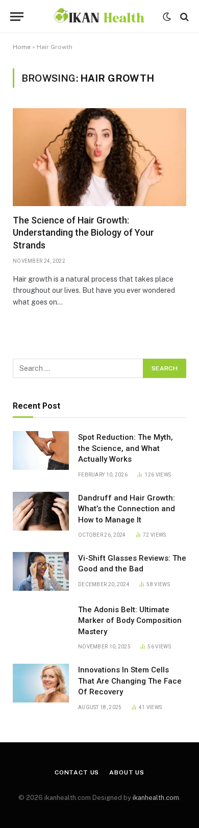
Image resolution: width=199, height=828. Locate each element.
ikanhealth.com (156, 797)
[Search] (183, 16)
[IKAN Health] (99, 16)
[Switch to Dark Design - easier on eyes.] (166, 16)
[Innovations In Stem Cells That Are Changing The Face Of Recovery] (41, 683)
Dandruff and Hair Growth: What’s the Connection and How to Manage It (126, 508)
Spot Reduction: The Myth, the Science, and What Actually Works (125, 448)
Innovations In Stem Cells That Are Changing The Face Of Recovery (130, 680)
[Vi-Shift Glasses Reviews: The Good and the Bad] (41, 571)
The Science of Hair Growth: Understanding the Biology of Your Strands (83, 232)
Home (22, 47)
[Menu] (16, 16)
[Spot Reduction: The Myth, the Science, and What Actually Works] (41, 450)
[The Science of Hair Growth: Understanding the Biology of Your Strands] (99, 157)
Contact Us (77, 772)
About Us (126, 772)
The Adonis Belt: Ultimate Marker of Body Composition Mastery (130, 620)
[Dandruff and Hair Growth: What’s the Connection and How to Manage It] (41, 511)
